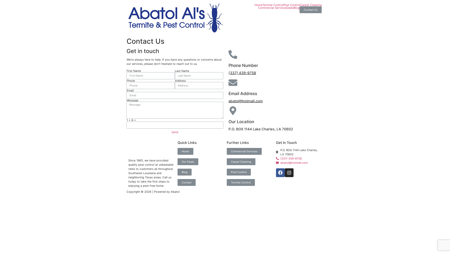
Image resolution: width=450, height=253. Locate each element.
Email (130, 90)
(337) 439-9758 (242, 73)
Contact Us (310, 9)
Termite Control (272, 5)
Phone (131, 80)
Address (180, 80)
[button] (185, 151)
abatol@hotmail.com (246, 101)
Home (258, 5)
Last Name (182, 70)
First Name (134, 70)
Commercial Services (272, 7)
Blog (297, 7)
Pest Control (291, 5)
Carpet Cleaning (311, 5)
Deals (290, 7)
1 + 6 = (131, 120)
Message (132, 100)
